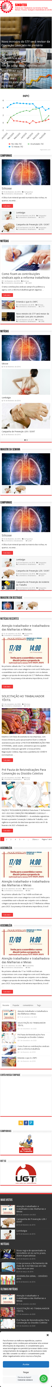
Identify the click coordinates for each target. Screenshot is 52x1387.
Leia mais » (7, 206)
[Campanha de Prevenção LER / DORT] (8, 1223)
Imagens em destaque (11, 598)
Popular (16, 1005)
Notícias (4, 241)
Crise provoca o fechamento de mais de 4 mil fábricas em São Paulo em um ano (32, 1266)
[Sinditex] (26, 6)
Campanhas (6, 156)
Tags (39, 1005)
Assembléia (28, 634)
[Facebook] (26, 1123)
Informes (27, 704)
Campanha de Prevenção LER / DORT (33, 224)
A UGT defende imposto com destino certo (37, 61)
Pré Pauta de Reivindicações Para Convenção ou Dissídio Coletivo (32, 1321)
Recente (6, 1005)
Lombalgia (20, 212)
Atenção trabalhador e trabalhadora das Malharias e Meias (31, 1209)
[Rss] (20, 1123)
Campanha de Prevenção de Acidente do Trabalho (24, 364)
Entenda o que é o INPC (27, 302)
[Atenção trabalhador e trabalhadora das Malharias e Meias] (8, 1210)
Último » (35, 839)
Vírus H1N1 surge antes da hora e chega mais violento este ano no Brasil (13, 78)
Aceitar (26, 1364)
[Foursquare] (31, 1123)
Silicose (7, 188)
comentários (28, 1005)
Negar (26, 1372)
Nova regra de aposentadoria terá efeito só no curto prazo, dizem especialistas (31, 1253)
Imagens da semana (10, 449)
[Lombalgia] (8, 1234)
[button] (47, 1335)
